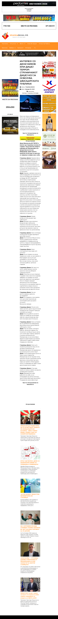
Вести (21, 43)
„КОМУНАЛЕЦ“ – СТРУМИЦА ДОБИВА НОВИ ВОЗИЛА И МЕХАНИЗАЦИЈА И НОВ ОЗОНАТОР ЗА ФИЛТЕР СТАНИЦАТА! (29, 561)
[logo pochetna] (15, 35)
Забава (11, 47)
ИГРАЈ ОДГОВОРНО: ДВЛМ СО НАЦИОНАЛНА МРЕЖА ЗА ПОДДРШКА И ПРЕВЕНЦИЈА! (30, 462)
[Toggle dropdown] (17, 43)
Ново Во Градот (32, 43)
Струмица (30, 93)
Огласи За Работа (44, 43)
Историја (28, 47)
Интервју (35, 93)
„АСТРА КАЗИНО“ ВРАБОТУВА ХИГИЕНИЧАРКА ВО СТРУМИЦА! (30, 496)
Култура (24, 93)
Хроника (4, 47)
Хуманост (20, 47)
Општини (13, 43)
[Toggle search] (35, 47)
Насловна (5, 43)
